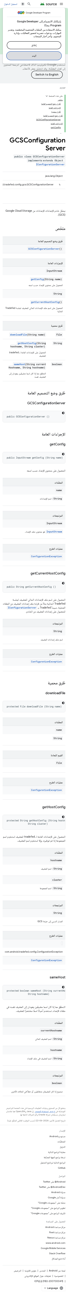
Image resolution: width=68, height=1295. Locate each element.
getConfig (37, 279)
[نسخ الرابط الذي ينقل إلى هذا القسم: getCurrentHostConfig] (27, 574)
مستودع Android (57, 1136)
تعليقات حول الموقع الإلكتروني (37, 1276)
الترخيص (17, 1270)
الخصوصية (58, 1276)
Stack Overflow (57, 1253)
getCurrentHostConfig (45, 302)
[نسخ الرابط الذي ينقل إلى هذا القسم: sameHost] (46, 978)
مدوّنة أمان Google (56, 1197)
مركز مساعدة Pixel (57, 1232)
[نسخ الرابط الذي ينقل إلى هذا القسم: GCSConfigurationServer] (24, 403)
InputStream (54, 531)
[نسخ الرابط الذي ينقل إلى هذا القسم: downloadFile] (42, 693)
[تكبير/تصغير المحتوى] (47, 96)
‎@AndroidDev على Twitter (52, 1186)
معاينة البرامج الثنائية (56, 1152)
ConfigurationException (46, 556)
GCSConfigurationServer (43, 248)
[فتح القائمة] (61, 4)
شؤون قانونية (30, 1270)
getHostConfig (27, 343)
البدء (34, 55)
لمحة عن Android (57, 1270)
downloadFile (18, 334)
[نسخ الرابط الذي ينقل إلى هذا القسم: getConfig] (46, 445)
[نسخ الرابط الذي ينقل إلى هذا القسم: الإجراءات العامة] (38, 434)
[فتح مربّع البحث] (29, 4)
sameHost (19, 364)
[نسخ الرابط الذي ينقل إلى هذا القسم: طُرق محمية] (44, 683)
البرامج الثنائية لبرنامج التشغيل (52, 1162)
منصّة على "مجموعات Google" (51, 1202)
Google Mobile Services (53, 1248)
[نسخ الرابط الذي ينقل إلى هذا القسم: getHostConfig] (39, 807)
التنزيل (62, 1146)
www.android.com (55, 1242)
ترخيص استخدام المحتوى (45, 1111)
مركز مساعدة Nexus (56, 1237)
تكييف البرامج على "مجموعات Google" (48, 1213)
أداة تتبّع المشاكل (58, 1258)
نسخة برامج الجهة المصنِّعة (54, 1157)
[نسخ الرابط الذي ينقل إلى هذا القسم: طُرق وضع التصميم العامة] (24, 393)
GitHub (61, 1167)
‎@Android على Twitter (54, 1181)
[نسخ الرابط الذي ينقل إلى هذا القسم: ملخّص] (52, 229)
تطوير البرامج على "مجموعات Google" (48, 1208)
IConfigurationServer (50, 164)
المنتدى (42, 1270)
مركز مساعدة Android (55, 1227)
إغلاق (34, 45)
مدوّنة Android (58, 1192)
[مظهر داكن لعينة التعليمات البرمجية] (63, 413)
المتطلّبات (61, 1141)
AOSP (62, 88)
